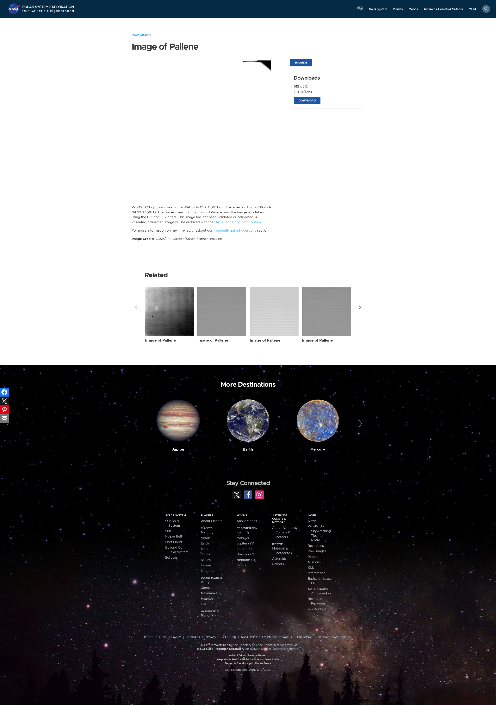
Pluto (205, 582)
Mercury (317, 449)
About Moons (247, 521)
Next (360, 307)
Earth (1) (243, 532)
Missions (314, 562)
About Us (150, 637)
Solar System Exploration (48, 6)
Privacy (211, 637)
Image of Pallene (160, 340)
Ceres (205, 587)
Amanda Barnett (257, 655)
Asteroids (279, 558)
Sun (168, 531)
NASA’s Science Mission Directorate (274, 649)
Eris (203, 604)
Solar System (175, 515)
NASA (14, 9)
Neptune (207, 570)
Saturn (206, 560)
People (313, 556)
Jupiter (178, 449)
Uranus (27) (245, 554)
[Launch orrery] (360, 10)
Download (307, 100)
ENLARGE (300, 62)
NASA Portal (303, 637)
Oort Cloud (173, 542)
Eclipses (171, 557)
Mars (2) (243, 538)
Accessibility (343, 637)
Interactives (316, 573)
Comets (278, 564)
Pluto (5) (243, 565)
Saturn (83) (245, 548)
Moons (242, 515)
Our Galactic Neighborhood (48, 12)
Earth (248, 449)
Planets (207, 515)
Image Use (229, 637)
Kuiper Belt (173, 536)
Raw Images (141, 35)
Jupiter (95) (245, 543)
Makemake (209, 593)
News (312, 521)
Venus (205, 538)
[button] (473, 9)
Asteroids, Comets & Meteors (280, 519)
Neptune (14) (246, 560)
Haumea (207, 598)
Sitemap (323, 637)
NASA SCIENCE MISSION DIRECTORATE (265, 637)
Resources (316, 545)
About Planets (211, 521)
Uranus (206, 565)
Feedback (193, 637)
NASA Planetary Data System (237, 222)
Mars (204, 548)
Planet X (207, 615)
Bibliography (172, 637)
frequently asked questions (235, 230)
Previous (136, 307)
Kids (311, 567)
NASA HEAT (317, 609)
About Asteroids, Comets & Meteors (285, 532)
